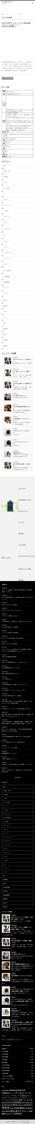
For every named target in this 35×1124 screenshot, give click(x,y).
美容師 (12, 1108)
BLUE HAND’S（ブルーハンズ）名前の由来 (16, 23)
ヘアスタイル (23, 1098)
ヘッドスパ (29, 1097)
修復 (18, 1100)
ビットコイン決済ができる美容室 (10, 632)
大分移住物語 (6, 276)
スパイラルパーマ (7, 252)
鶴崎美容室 (8, 1114)
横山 (17, 1105)
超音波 (8, 1111)
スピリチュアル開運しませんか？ (10, 616)
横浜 (20, 1105)
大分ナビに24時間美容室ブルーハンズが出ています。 (15, 662)
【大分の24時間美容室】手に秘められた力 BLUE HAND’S (16, 736)
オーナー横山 (6, 188)
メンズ (4, 317)
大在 (23, 1103)
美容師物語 (29, 1108)
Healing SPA (6, 171)
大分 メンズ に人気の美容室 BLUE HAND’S (13, 638)
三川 (12, 1100)
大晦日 (27, 1102)
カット (4, 194)
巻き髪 (4, 1105)
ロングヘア (6, 241)
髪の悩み (5, 305)
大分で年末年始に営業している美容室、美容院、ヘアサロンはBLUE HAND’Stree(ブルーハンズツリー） (22, 1024)
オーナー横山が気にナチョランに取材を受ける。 (13, 742)
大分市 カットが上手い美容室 (9, 643)
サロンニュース (7, 205)
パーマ (13, 1096)
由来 (10, 26)
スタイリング (6, 216)
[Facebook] (28, 1121)
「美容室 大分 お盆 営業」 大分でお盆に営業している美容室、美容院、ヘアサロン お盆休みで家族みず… (17, 946)
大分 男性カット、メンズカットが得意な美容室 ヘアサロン (16, 708)
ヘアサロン (15, 1098)
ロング (8, 1100)
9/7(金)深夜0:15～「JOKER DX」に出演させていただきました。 (17, 621)
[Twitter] (25, 1121)
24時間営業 (5, 1090)
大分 (7, 26)
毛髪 (23, 1105)
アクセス (5, 182)
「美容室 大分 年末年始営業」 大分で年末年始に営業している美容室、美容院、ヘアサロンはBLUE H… (22, 1014)
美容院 (4, 1111)
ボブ (4, 235)
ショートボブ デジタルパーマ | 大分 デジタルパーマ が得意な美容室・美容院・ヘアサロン (22, 1001)
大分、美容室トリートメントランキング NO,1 (13, 690)
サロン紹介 (6, 211)
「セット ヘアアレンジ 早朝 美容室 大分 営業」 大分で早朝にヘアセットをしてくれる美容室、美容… (17, 933)
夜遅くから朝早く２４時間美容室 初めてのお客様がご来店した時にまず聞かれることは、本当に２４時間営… (22, 968)
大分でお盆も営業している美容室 (10, 627)
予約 (4, 323)
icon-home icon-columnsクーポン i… (20, 993)
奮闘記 (31, 1102)
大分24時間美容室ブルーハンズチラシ (11, 668)
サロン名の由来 (10, 25)
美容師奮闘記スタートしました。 (10, 753)
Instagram (5, 176)
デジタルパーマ (7, 229)
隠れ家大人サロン (20, 1111)
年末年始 (9, 1105)
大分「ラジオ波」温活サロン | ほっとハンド (12, 1039)
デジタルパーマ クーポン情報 (9, 747)
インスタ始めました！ (7, 679)
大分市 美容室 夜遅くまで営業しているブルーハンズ (14, 684)
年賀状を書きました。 (18, 453)
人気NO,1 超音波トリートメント (10, 759)
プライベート (6, 287)
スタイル (5, 222)
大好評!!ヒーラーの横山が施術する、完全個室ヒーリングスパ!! (17, 764)
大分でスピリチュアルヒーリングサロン (11, 610)
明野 (14, 1105)
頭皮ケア (5, 300)
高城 (30, 1111)
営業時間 (5, 328)
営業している (24, 1100)
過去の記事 (17, 777)
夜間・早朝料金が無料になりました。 (11, 673)
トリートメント (7, 258)
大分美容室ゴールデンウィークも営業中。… (22, 921)
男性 (31, 1105)
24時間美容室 (14, 1090)
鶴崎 (3, 1114)
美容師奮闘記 (6, 282)
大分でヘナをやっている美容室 (9, 604)
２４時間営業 (16, 1114)
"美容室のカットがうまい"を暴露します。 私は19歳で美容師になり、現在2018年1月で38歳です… (17, 981)
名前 (4, 26)
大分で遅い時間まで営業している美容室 (11, 695)
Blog (4, 25)
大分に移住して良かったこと (20, 395)
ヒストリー (17, 25)
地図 (4, 334)
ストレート (6, 247)
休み (15, 1100)
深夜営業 (27, 1105)
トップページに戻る (7, 78)
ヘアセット (6, 311)
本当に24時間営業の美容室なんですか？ (21, 964)
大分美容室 (16, 1102)
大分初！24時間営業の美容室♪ (9, 656)
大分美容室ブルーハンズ (7, 3)
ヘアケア (5, 293)
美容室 (13, 26)
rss (23, 1121)
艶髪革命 (5, 345)
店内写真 (5, 340)
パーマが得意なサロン (23, 1096)
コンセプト (6, 199)
